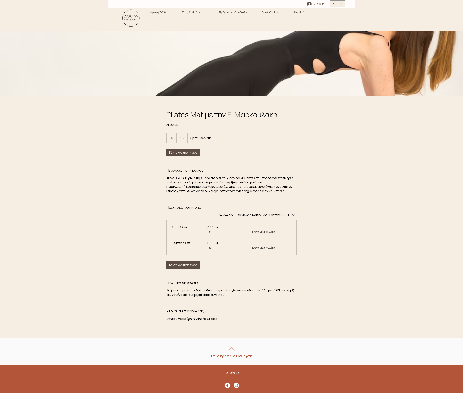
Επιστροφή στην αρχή (232, 356)
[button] (193, 12)
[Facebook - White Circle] (227, 385)
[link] (183, 152)
